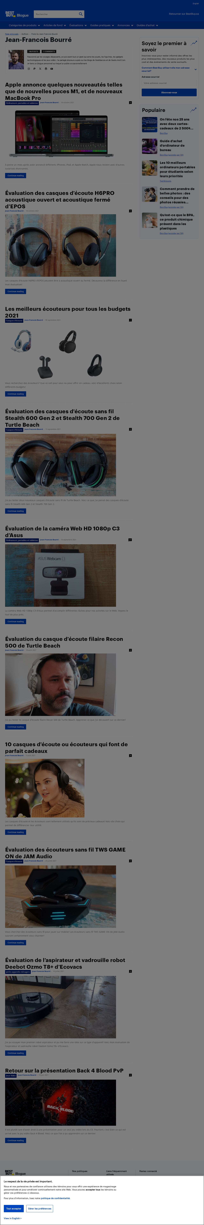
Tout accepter (13, 1208)
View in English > (13, 1218)
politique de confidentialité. (55, 1198)
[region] (102, 1200)
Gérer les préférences (39, 1208)
